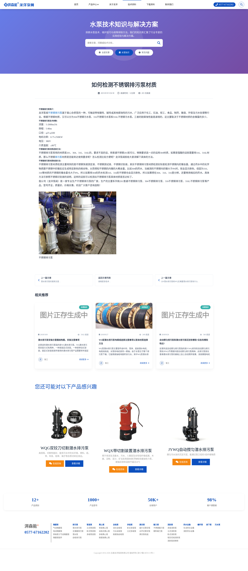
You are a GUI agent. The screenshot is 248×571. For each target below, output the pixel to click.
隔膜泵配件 (57, 538)
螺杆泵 (200, 525)
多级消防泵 (172, 528)
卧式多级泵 (131, 528)
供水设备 (187, 525)
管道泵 (89, 525)
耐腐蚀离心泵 (104, 538)
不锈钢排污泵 (55, 113)
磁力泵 (156, 525)
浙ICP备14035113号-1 (145, 553)
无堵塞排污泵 (78, 531)
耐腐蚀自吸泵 (118, 534)
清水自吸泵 (117, 528)
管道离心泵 (103, 528)
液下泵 (209, 525)
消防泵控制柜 (173, 541)
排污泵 (58, 157)
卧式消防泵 (172, 534)
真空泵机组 (143, 534)
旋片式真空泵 (144, 528)
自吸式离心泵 (104, 531)
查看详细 (76, 463)
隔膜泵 (56, 525)
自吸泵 (115, 525)
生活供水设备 (188, 528)
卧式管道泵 (91, 531)
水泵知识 (125, 52)
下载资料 (150, 4)
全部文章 (106, 52)
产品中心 (93, 4)
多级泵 (130, 525)
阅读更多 (82, 359)
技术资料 (132, 4)
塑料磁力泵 (157, 531)
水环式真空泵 (144, 531)
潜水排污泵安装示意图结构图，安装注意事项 (58, 340)
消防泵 (170, 525)
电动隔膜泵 (57, 531)
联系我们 (169, 4)
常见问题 (145, 52)
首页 (76, 4)
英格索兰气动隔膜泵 (61, 534)
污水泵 (217, 525)
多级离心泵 (103, 534)
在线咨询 (57, 463)
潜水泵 (75, 534)
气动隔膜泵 (57, 528)
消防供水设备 (188, 531)
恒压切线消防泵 (174, 538)
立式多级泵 (131, 531)
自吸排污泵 (77, 538)
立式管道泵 (91, 528)
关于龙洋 (113, 4)
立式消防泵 (172, 531)
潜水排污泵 (77, 528)
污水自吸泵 (117, 531)
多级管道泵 (91, 534)
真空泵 (142, 525)
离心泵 (101, 525)
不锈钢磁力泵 (158, 528)
